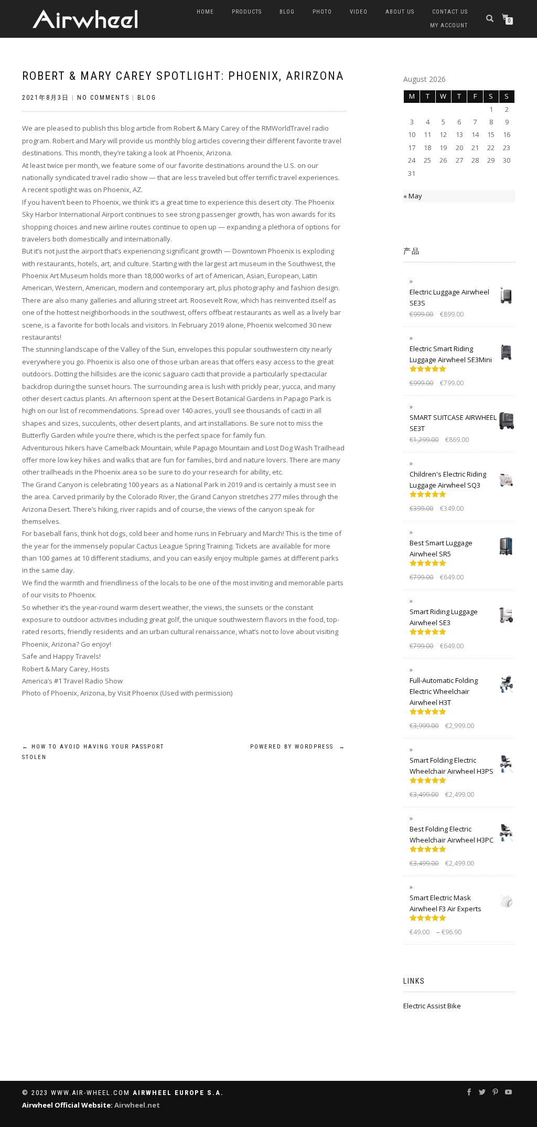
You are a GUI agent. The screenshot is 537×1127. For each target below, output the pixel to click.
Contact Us (450, 11)
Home (205, 11)
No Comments (103, 97)
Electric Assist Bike (432, 1005)
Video (359, 11)
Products (247, 11)
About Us (399, 11)
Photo (322, 11)
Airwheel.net (137, 1105)
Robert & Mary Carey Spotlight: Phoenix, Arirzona (183, 75)
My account (449, 25)
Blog (287, 11)
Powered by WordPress (298, 746)
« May (412, 196)
